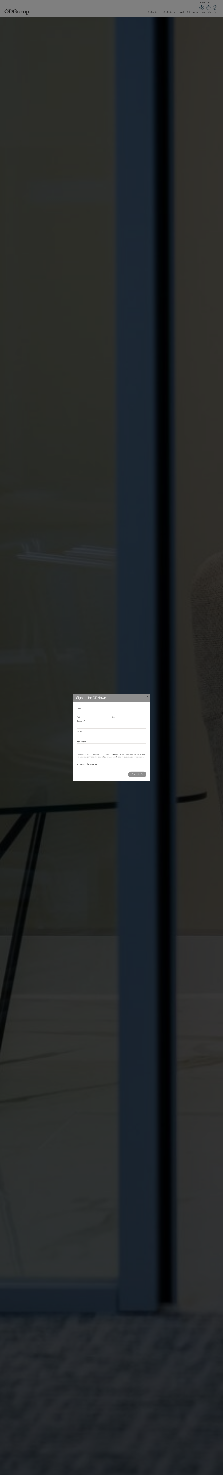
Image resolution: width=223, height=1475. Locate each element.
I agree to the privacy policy (89, 764)
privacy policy (138, 757)
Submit (135, 774)
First (78, 717)
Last (113, 717)
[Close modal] (147, 696)
